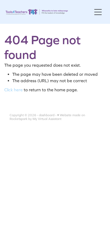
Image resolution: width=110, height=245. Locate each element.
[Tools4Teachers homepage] (49, 12)
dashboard (46, 115)
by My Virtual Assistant (44, 119)
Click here (13, 89)
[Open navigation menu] (98, 12)
